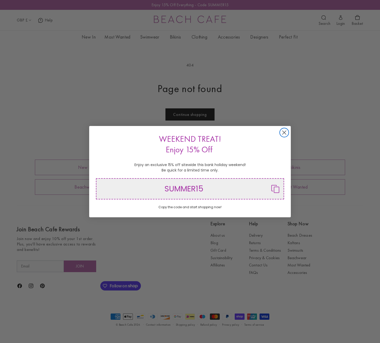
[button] (190, 188)
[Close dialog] (284, 132)
